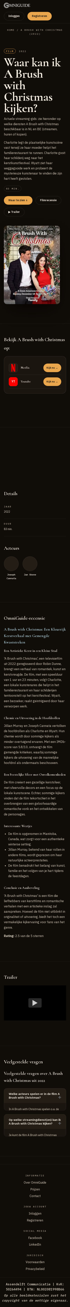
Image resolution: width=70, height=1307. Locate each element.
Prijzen (35, 1189)
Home (11, 29)
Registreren (39, 16)
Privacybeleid (35, 1269)
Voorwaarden (35, 1262)
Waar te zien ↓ (18, 200)
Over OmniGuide (35, 1182)
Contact (35, 1196)
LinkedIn (35, 1244)
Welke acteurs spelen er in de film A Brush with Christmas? (34, 1095)
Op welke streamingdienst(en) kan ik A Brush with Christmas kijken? (35, 1121)
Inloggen (14, 16)
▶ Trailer (14, 212)
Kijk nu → (52, 367)
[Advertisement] (35, 454)
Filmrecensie (48, 200)
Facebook (35, 1238)
